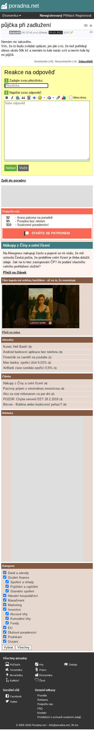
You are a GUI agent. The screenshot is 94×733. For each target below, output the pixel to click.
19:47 (66, 32)
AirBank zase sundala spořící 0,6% (28, 368)
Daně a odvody (18, 573)
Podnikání (15, 637)
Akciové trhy (19, 614)
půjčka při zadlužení (26, 25)
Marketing (15, 605)
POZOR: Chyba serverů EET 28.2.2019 (30, 399)
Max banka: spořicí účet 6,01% (25, 362)
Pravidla (42, 695)
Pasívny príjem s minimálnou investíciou (31, 388)
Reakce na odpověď (29, 72)
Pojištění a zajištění (24, 587)
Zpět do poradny (13, 180)
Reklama (42, 699)
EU (10, 628)
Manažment (16, 600)
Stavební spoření (22, 591)
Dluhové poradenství (22, 632)
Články (6, 376)
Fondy (14, 623)
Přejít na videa (11, 332)
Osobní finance (18, 577)
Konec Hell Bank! (15, 346)
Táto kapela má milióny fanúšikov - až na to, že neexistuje (38, 280)
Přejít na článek (14, 272)
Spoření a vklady (22, 582)
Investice (14, 609)
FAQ (40, 708)
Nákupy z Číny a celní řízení (26, 245)
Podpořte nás (11, 211)
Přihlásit (68, 15)
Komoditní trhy (20, 619)
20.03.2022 (55, 32)
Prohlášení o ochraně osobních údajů (59, 717)
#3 (91, 32)
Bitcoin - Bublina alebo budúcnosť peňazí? (32, 404)
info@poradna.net (59, 725)
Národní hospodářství (23, 596)
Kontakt (41, 712)
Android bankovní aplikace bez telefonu (30, 352)
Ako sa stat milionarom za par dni (26, 394)
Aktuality (7, 339)
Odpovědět (86, 61)
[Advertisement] (47, 196)
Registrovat (83, 15)
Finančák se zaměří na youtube (25, 357)
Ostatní (13, 641)
